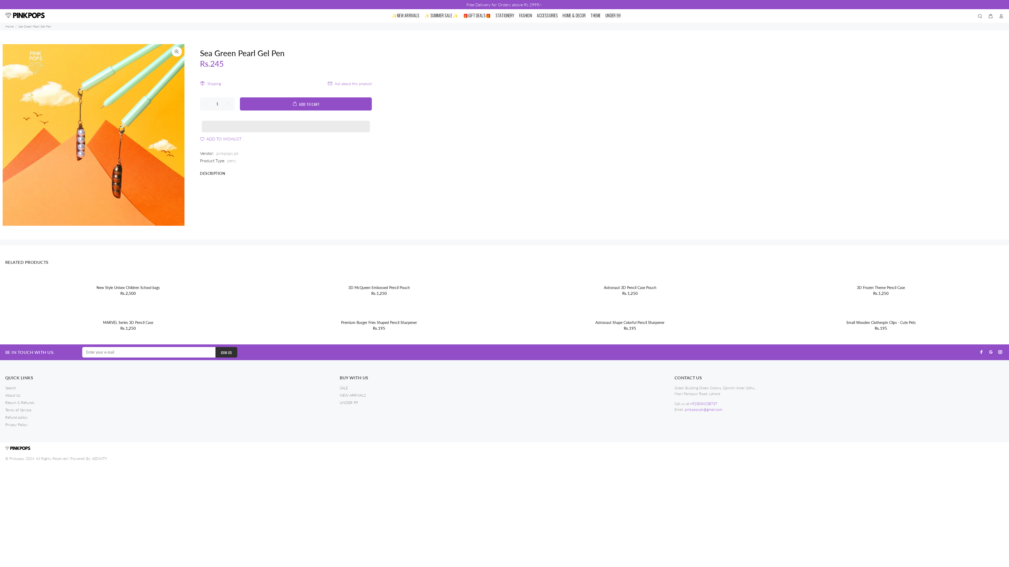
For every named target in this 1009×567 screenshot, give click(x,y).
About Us (12, 395)
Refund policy (16, 417)
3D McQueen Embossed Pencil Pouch (379, 287)
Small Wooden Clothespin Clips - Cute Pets (881, 322)
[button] (286, 121)
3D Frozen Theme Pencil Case (881, 287)
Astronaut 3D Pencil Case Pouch (630, 287)
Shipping (214, 83)
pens (231, 160)
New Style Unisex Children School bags (128, 287)
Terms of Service (18, 410)
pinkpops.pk (227, 153)
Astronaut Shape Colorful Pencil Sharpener (630, 322)
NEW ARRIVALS (353, 395)
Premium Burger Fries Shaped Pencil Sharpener (379, 322)
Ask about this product (353, 83)
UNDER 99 (349, 402)
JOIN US (226, 352)
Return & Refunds (19, 402)
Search (10, 388)
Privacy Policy (16, 424)
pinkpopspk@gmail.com (703, 409)
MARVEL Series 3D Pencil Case (128, 322)
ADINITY (99, 458)
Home (9, 26)
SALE (344, 388)
